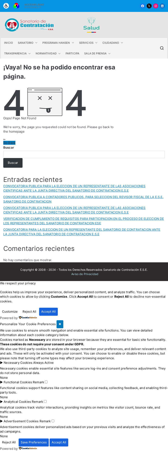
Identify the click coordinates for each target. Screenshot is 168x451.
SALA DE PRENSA (95, 53)
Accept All (48, 311)
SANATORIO (25, 42)
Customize (10, 311)
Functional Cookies (18, 382)
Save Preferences (34, 442)
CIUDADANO (110, 42)
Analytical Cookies (17, 402)
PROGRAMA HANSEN (56, 42)
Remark (38, 382)
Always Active (43, 363)
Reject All (29, 311)
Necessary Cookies (18, 363)
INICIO (8, 42)
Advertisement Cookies (21, 421)
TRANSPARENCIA (15, 53)
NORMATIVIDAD (46, 53)
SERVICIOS (86, 42)
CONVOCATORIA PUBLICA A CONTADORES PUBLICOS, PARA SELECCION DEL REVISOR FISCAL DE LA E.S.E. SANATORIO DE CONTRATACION (83, 199)
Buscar (8, 147)
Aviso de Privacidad (84, 274)
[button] (35, 43)
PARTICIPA (72, 53)
